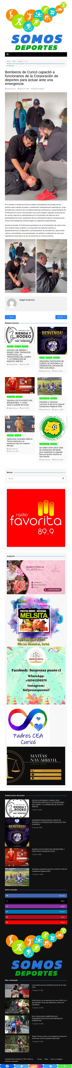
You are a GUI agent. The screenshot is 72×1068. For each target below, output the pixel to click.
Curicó (42, 357)
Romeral (25, 346)
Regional (41, 88)
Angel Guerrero (11, 88)
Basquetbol (11, 396)
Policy (46, 1059)
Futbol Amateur (44, 398)
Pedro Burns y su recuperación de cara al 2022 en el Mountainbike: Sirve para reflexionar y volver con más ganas (49, 1002)
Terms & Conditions (57, 1059)
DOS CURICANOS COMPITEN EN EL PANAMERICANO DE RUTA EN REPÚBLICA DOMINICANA (47, 1018)
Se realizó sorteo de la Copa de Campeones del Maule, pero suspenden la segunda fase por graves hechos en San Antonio (51, 452)
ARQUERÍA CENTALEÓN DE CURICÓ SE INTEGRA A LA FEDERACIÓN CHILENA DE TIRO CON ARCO (49, 822)
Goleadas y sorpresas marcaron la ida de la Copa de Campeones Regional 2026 (51, 404)
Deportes (35, 88)
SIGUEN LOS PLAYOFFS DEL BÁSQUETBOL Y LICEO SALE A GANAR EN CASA (20, 402)
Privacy (39, 1059)
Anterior (11, 317)
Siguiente (60, 317)
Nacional (17, 346)
